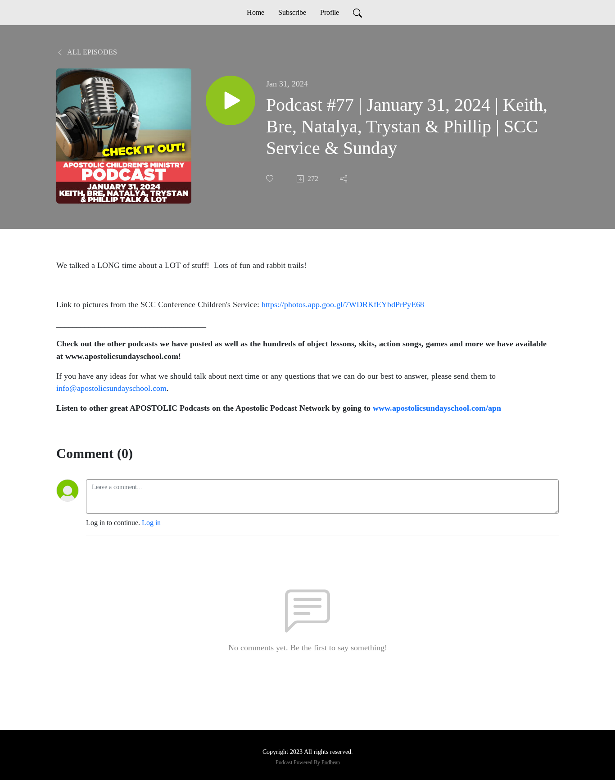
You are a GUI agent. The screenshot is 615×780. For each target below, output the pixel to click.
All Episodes (91, 52)
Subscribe (292, 12)
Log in (151, 522)
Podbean (330, 762)
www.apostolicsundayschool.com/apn (437, 408)
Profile (329, 12)
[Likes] (270, 178)
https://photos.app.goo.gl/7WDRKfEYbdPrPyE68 (343, 304)
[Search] (357, 13)
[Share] (344, 178)
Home (255, 12)
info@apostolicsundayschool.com (111, 388)
